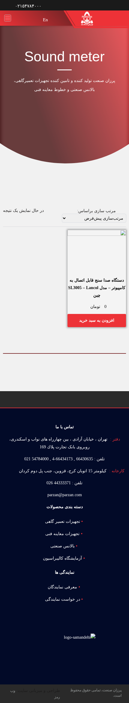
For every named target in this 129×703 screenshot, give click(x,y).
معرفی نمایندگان (62, 587)
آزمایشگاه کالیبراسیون (62, 558)
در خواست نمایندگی (62, 599)
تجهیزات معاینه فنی (62, 534)
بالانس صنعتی (62, 546)
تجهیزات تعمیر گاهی (62, 521)
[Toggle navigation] (7, 18)
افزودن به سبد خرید (96, 320)
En (45, 19)
